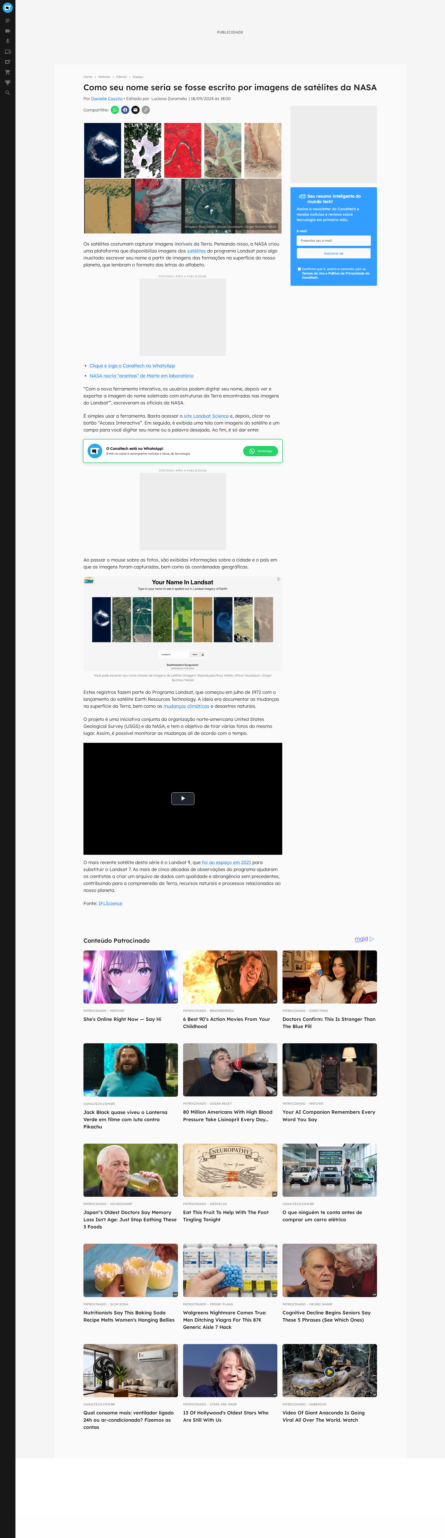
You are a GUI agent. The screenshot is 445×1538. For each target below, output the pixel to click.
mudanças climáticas (185, 706)
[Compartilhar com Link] (146, 110)
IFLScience (110, 903)
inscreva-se (334, 253)
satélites (196, 251)
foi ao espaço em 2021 (226, 862)
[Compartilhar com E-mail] (135, 110)
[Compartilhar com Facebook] (125, 110)
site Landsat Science (206, 416)
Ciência (121, 77)
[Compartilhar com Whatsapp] (115, 110)
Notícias (104, 77)
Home (87, 77)
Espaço (138, 77)
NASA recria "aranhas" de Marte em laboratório (142, 376)
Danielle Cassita (107, 98)
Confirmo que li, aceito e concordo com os (335, 273)
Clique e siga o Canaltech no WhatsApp (132, 366)
